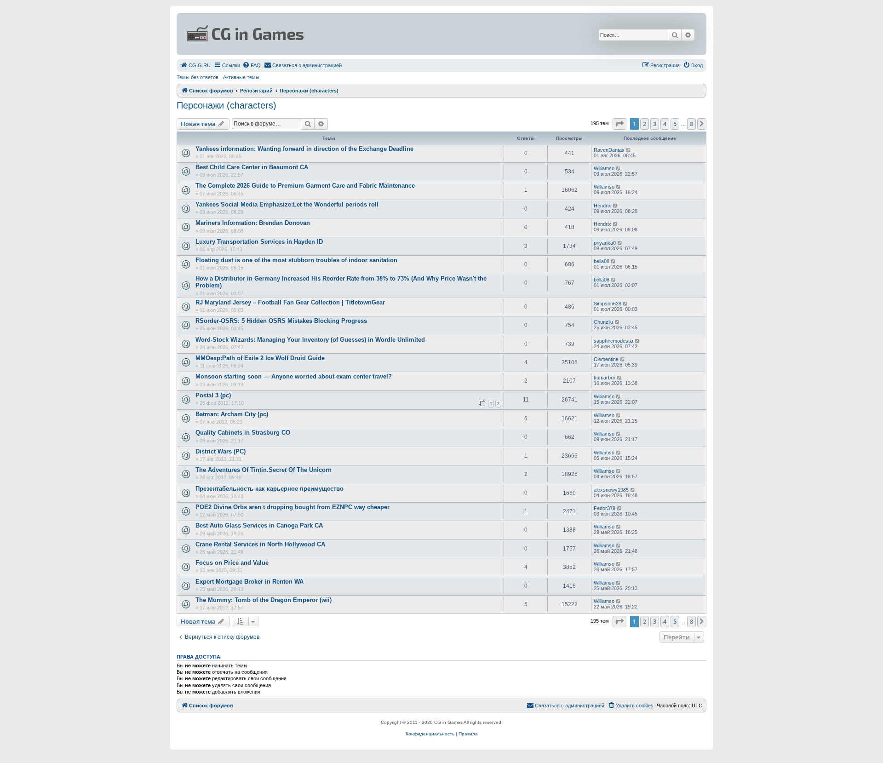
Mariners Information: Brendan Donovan (252, 222)
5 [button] (675, 124)
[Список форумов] (352, 34)
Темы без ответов (197, 77)
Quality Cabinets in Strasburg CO (242, 432)
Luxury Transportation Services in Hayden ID (259, 241)
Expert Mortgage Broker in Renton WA (249, 581)
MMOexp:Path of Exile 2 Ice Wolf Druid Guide (260, 358)
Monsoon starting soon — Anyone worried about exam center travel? (293, 376)
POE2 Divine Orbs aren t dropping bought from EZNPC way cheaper (292, 507)
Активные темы (241, 77)
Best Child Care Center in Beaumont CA (251, 167)
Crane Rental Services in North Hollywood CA (260, 544)
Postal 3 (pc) (213, 395)
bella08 (601, 261)
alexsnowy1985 (611, 490)
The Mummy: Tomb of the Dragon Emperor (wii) (263, 600)
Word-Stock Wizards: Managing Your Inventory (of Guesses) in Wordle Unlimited (310, 339)
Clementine (606, 359)
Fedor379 (604, 508)
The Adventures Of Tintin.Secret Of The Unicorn (263, 469)
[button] (619, 123)
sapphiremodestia (613, 341)
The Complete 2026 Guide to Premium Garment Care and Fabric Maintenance (305, 185)
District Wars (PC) (220, 451)
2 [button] (644, 124)
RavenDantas (609, 150)
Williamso (604, 168)
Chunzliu (603, 322)
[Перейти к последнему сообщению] (629, 150)
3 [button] (654, 124)
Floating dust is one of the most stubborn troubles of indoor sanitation (296, 260)
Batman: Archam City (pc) (231, 414)
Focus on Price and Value (232, 562)
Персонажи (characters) (226, 105)
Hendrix (602, 205)
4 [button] (664, 124)
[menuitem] (195, 65)
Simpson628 (607, 303)
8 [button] (691, 124)
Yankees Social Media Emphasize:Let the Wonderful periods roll (286, 204)
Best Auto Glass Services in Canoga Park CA (259, 525)
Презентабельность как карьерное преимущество (269, 488)
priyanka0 (605, 243)
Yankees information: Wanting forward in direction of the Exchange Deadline (304, 148)
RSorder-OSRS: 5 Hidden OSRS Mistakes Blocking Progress (281, 320)
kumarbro (604, 377)
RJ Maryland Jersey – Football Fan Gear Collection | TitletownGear (290, 302)
